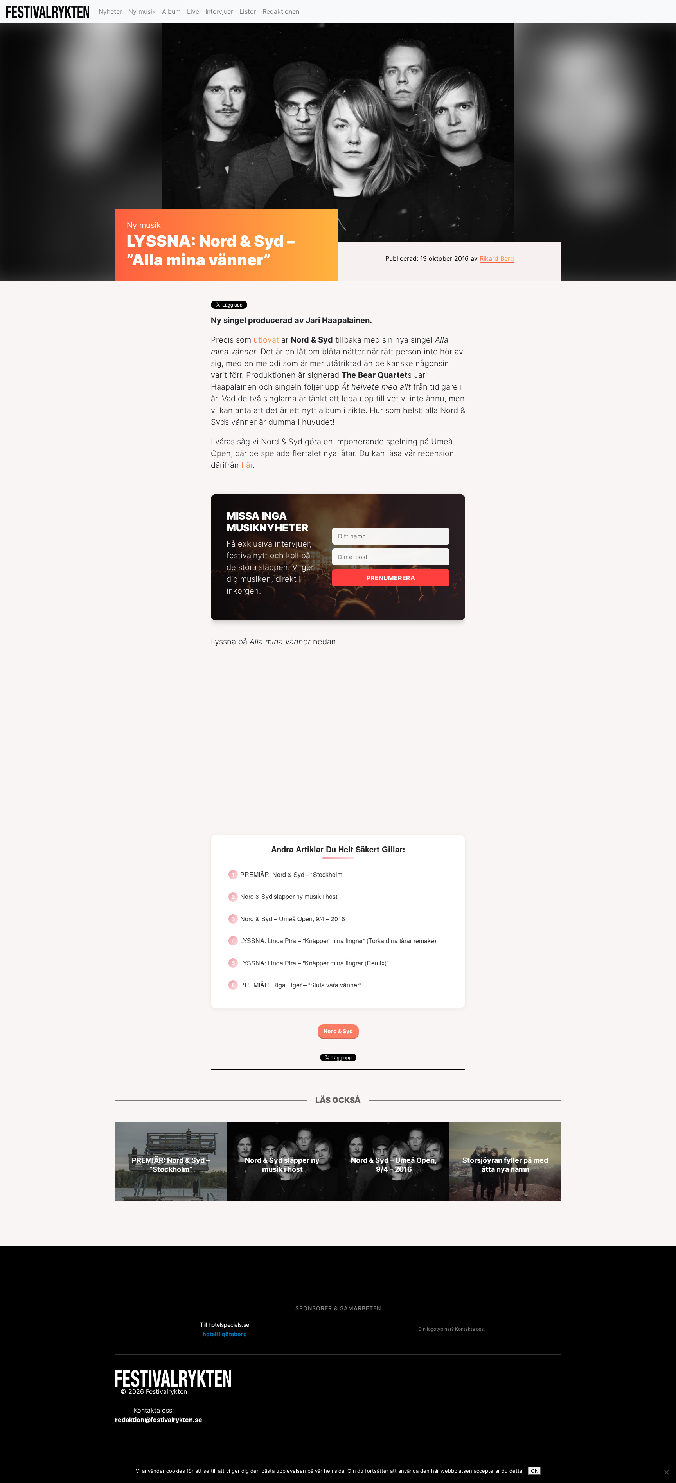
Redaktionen (280, 11)
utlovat (266, 340)
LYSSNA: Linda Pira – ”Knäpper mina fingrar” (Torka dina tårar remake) (338, 940)
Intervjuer (219, 11)
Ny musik (142, 11)
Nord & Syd (338, 1031)
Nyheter (110, 11)
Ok (534, 1471)
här (247, 465)
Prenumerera (391, 578)
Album (171, 11)
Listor (247, 11)
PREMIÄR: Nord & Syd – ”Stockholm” (292, 874)
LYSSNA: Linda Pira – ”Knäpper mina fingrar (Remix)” (314, 963)
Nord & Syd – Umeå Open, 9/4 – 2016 (292, 919)
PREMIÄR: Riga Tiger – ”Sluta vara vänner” (300, 985)
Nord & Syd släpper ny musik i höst (288, 896)
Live (193, 11)
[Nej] (666, 1472)
